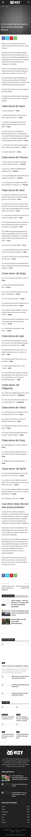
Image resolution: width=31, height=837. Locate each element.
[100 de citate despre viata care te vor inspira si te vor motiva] (6, 613)
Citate (7, 6)
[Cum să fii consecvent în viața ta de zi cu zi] (8, 710)
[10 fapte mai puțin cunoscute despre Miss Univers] (6, 695)
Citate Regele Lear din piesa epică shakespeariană (18, 621)
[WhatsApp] (15, 38)
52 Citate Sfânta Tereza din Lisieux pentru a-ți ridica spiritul (19, 794)
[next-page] (5, 628)
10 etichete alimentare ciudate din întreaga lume (22, 736)
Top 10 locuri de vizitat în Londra (15, 666)
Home (2, 6)
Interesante (4, 714)
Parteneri (16, 830)
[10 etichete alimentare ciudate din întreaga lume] (22, 728)
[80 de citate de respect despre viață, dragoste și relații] (6, 679)
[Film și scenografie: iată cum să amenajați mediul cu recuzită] (22, 710)
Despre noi (23, 830)
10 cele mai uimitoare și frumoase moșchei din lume (8, 736)
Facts (3, 663)
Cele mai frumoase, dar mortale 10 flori (22, 587)
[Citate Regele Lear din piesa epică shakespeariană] (6, 621)
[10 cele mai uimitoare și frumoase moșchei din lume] (8, 728)
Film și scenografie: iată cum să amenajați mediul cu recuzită (22, 718)
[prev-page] (3, 628)
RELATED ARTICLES (8, 596)
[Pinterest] (11, 38)
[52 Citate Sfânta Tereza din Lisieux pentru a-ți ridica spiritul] (6, 795)
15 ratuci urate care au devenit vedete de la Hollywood (8, 588)
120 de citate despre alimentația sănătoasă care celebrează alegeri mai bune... (20, 777)
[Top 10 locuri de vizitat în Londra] (15, 653)
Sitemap (13, 832)
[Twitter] (7, 38)
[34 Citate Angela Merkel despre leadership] (6, 687)
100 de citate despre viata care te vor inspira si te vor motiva (20, 613)
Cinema (18, 714)
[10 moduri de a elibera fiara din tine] (6, 786)
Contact (18, 832)
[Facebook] (3, 38)
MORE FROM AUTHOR (22, 596)
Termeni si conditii (8, 830)
